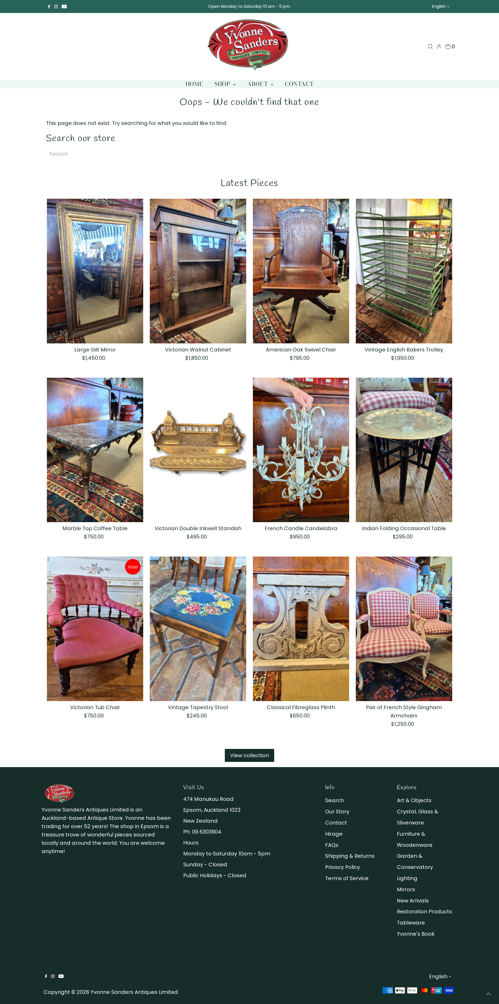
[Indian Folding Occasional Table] (404, 450)
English (439, 6)
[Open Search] (430, 46)
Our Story (337, 811)
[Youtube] (64, 6)
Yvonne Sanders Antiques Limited (134, 992)
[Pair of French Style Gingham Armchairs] (404, 628)
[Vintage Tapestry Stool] (198, 628)
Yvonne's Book (416, 933)
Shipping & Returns (350, 856)
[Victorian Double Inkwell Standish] (198, 450)
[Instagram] (56, 6)
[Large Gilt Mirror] (95, 271)
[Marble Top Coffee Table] (95, 450)
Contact (299, 84)
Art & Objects (414, 800)
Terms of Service (347, 878)
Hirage (334, 833)
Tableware (411, 922)
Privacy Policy (342, 867)
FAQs (331, 845)
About (258, 84)
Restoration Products (424, 911)
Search (334, 800)
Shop (223, 84)
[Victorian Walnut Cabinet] (198, 271)
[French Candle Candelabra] (301, 450)
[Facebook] (49, 6)
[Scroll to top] (488, 993)
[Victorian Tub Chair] (95, 628)
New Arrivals (413, 900)
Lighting (407, 878)
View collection (249, 755)
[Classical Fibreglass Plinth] (301, 628)
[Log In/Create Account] (439, 46)
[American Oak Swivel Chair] (301, 271)
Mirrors (406, 889)
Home (194, 84)
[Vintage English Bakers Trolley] (404, 271)
